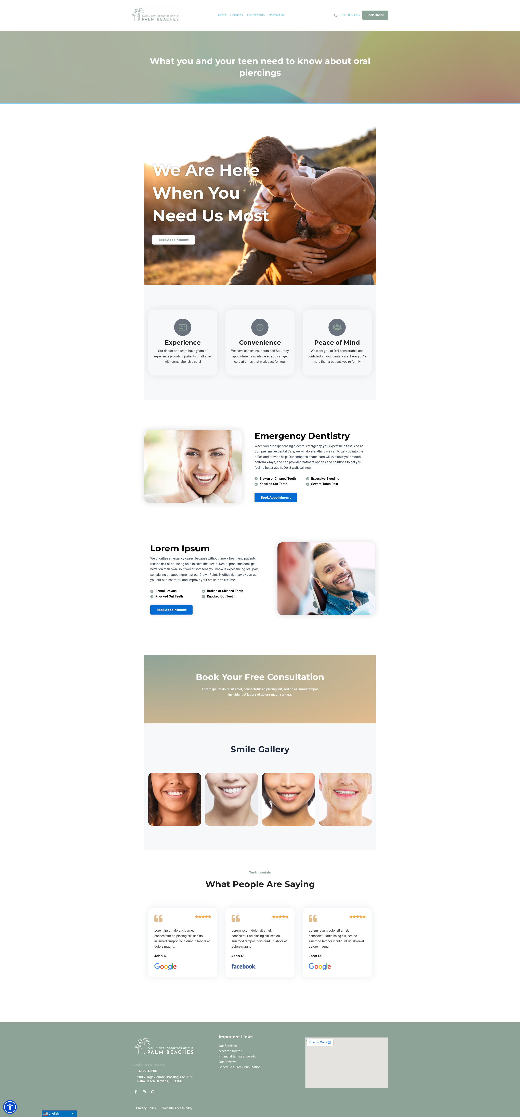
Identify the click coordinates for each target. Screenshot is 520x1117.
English (53, 1113)
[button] (222, 15)
